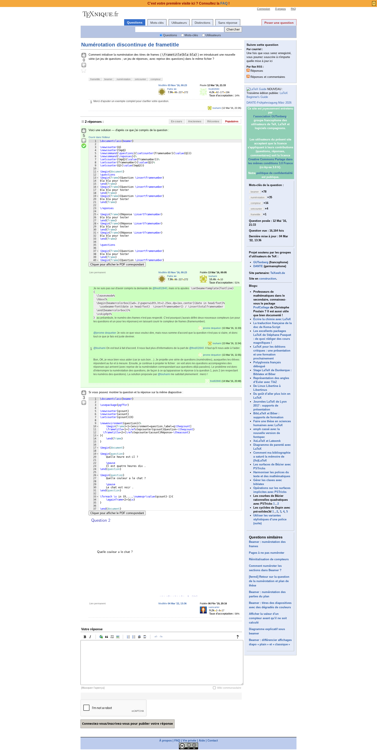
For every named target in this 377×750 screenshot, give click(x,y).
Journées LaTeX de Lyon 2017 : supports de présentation (270, 405)
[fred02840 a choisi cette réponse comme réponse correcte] (83, 146)
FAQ (293, 8)
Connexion (263, 8)
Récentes (213, 121)
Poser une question (279, 22)
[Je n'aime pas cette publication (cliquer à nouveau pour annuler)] (83, 65)
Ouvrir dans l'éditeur (99, 137)
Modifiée (172, 85)
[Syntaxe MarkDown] (238, 637)
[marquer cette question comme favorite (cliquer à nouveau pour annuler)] (83, 70)
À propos (280, 8)
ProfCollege (261, 307)
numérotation (123, 79)
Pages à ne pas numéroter (266, 552)
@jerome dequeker (104, 332)
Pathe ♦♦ (172, 89)
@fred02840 (160, 288)
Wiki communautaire (229, 687)
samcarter (214, 607)
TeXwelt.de (277, 273)
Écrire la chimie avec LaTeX (272, 319)
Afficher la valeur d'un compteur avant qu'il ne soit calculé (268, 618)
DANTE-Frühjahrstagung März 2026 (269, 102)
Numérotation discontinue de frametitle (130, 45)
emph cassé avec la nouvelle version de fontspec (266, 433)
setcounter (140, 79)
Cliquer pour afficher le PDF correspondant (117, 264)
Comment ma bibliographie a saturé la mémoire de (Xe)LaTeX (271, 456)
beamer (108, 79)
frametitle (95, 79)
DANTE (258, 266)
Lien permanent (97, 272)
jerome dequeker (212, 328)
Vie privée (189, 740)
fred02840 (214, 89)
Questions (134, 22)
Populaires (231, 121)
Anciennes (194, 121)
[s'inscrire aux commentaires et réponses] (248, 76)
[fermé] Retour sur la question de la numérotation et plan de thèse (269, 581)
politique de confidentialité (274, 173)
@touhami (99, 348)
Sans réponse (227, 22)
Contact (212, 740)
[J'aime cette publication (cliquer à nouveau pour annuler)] (83, 55)
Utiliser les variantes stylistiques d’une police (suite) (269, 519)
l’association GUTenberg (269, 116)
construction (267, 278)
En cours (176, 121)
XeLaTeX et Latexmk (267, 440)
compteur (156, 79)
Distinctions (202, 22)
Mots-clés (157, 22)
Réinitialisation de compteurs (269, 559)
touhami (216, 108)
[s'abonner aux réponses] (248, 70)
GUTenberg (260, 262)
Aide (202, 740)
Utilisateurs (179, 22)
